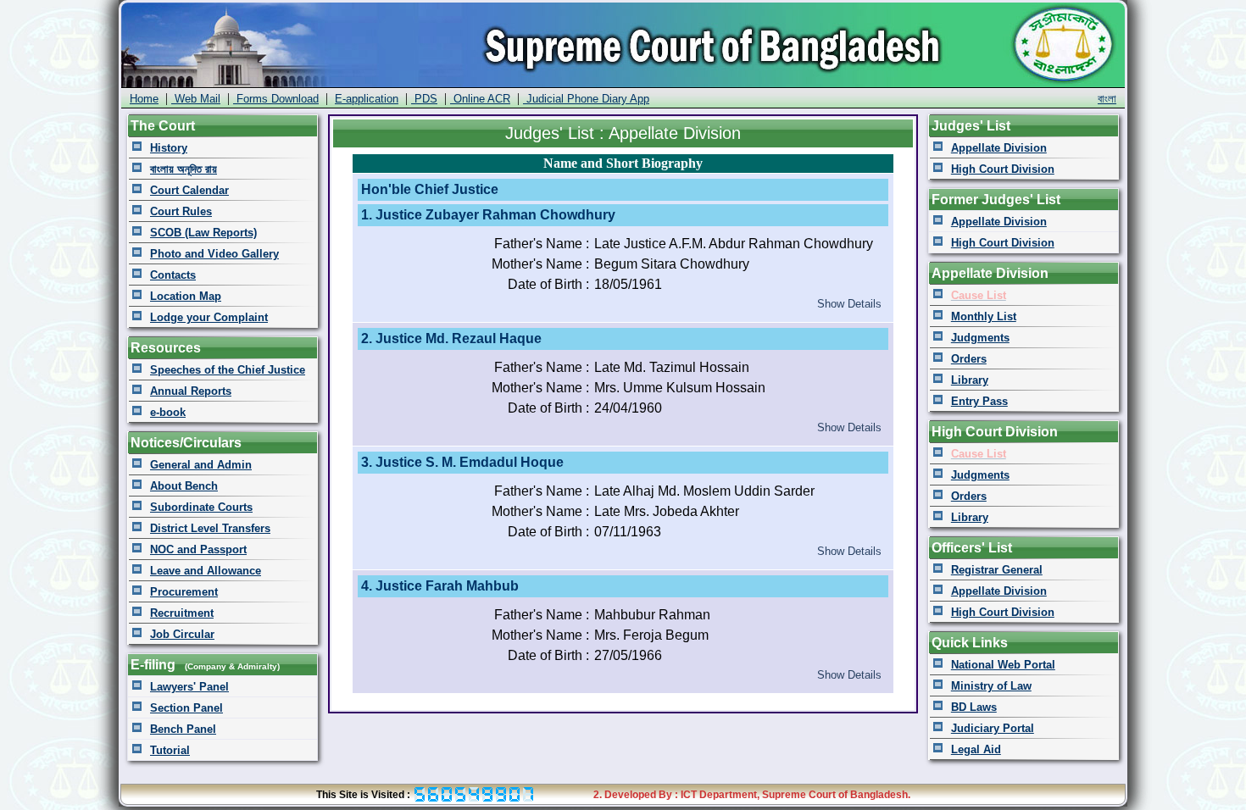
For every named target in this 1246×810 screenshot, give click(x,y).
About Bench (184, 486)
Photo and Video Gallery (214, 253)
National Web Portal (1003, 664)
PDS (424, 98)
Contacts (173, 275)
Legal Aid (976, 749)
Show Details (849, 303)
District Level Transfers (210, 528)
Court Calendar (189, 190)
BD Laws (974, 707)
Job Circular (182, 634)
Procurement (184, 591)
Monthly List (983, 316)
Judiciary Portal (992, 728)
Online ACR (480, 98)
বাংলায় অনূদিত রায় (183, 169)
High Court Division (1002, 169)
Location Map (185, 296)
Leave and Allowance (205, 570)
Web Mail (195, 98)
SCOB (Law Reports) (203, 232)
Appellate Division (999, 147)
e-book (168, 412)
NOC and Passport (198, 549)
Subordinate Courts (201, 507)
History (168, 147)
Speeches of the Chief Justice (227, 369)
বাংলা (1107, 98)
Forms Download (276, 98)
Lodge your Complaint (209, 317)
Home (144, 98)
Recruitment (182, 613)
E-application (366, 98)
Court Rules (181, 211)
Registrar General (997, 569)
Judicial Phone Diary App (586, 98)
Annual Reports (190, 391)
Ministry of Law (991, 686)
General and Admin (201, 464)
